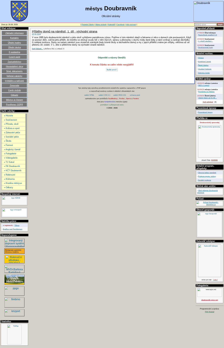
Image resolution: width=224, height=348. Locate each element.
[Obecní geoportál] (209, 236)
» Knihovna (9, 179)
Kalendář (111, 24)
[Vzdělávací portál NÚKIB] (14, 204)
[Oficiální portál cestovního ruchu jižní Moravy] (14, 283)
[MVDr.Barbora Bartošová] (14, 271)
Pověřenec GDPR (14, 104)
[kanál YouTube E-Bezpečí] (14, 216)
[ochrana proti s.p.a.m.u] (135, 95)
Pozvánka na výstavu (206, 92)
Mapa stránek (101, 24)
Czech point (14, 57)
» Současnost (10, 120)
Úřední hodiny (14, 42)
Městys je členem (14, 100)
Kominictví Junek (204, 61)
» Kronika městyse (13, 183)
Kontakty (14, 38)
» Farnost (8, 145)
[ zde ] (215, 280)
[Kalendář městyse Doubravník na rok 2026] (209, 276)
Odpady (14, 95)
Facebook (121, 24)
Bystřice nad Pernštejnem (12, 229)
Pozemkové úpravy (205, 112)
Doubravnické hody (205, 47)
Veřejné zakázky (14, 76)
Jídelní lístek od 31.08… (207, 98)
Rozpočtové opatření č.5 (207, 35)
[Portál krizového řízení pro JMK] (14, 315)
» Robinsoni (9, 175)
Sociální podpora (204, 180)
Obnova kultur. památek (207, 173)
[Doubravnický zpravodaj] (209, 157)
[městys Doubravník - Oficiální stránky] (19, 21)
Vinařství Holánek (204, 69)
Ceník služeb (14, 90)
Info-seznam (131, 24)
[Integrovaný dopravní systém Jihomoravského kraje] (14, 245)
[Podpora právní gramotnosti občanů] (14, 294)
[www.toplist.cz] (14, 344)
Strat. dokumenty (14, 71)
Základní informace (14, 33)
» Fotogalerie (10, 153)
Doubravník (111, 8)
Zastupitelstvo (14, 61)
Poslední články (87, 24)
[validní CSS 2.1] (104, 95)
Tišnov (16, 225)
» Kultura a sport (12, 128)
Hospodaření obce (14, 66)
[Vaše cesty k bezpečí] (14, 306)
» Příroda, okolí (11, 124)
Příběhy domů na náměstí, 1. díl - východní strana (64, 31)
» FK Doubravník (12, 166)
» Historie (8, 115)
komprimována (109, 102)
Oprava (201, 58)
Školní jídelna (203, 65)
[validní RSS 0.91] (119, 95)
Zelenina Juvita (204, 73)
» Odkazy (8, 187)
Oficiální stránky (111, 16)
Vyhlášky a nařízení (14, 81)
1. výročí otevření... (205, 41)
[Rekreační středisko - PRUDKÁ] (14, 262)
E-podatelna (14, 52)
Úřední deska (14, 47)
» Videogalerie (10, 158)
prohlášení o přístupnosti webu (112, 105)
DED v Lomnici (203, 85)
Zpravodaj (14, 85)
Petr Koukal (209, 312)
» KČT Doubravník (12, 170)
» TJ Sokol (9, 162)
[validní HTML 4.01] (89, 95)
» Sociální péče (11, 137)
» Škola (7, 141)
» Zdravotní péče (12, 132)
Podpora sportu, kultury (207, 176)
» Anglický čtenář (12, 149)
